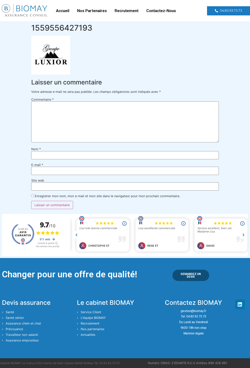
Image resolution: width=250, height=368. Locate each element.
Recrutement (126, 10)
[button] (228, 10)
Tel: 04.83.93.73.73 (193, 316)
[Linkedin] (240, 304)
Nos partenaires (92, 10)
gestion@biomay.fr (193, 311)
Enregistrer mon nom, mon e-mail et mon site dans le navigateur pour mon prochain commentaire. (107, 196)
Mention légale (193, 333)
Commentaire (42, 99)
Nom (36, 149)
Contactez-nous (161, 10)
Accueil (62, 10)
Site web (37, 180)
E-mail (37, 164)
